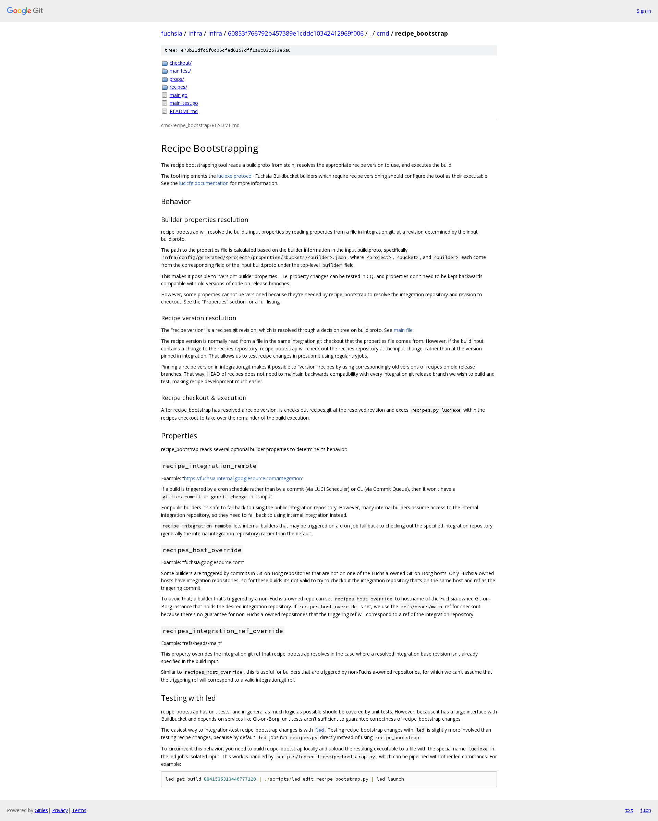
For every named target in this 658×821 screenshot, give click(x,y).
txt (629, 810)
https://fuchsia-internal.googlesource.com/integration (243, 478)
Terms (79, 810)
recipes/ (178, 87)
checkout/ (181, 63)
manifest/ (180, 70)
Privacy (60, 810)
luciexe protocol (235, 176)
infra (195, 33)
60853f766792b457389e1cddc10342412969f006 (296, 33)
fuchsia (171, 33)
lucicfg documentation (204, 183)
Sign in (644, 11)
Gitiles (41, 810)
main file (403, 330)
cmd (383, 33)
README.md (184, 111)
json (645, 810)
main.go (178, 95)
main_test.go (184, 103)
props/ (177, 79)
